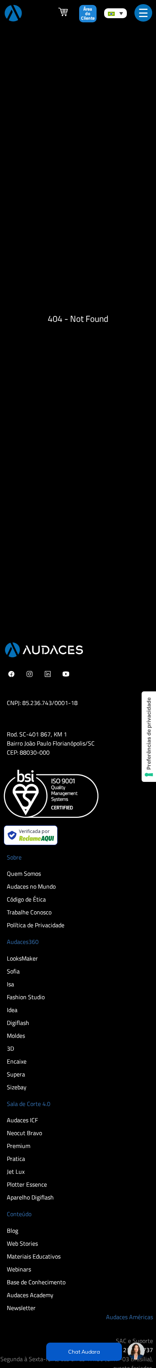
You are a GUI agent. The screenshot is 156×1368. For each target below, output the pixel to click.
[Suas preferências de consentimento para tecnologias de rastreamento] (149, 736)
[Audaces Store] (63, 14)
